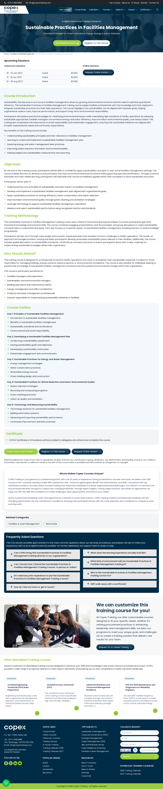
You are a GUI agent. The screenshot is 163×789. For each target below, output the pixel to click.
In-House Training (50, 744)
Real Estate (51, 523)
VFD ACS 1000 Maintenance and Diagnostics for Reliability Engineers (140, 687)
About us (126, 3)
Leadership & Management (94, 731)
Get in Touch (87, 766)
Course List (86, 776)
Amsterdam (48, 769)
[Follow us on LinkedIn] (15, 763)
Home (6, 54)
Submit (126, 756)
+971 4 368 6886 (14, 3)
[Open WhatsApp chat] (6, 782)
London (46, 766)
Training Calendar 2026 (53, 748)
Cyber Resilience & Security (94, 748)
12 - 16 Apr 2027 (14, 77)
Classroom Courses (51, 738)
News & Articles (88, 769)
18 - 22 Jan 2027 (15, 73)
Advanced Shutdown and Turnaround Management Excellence (98, 687)
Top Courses (114, 3)
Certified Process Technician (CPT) (60, 686)
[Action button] (135, 750)
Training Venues (50, 741)
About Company (89, 762)
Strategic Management (92, 738)
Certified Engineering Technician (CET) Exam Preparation (18, 687)
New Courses (65, 9)
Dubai (45, 762)
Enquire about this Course (19, 451)
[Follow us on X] (11, 763)
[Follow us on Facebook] (6, 763)
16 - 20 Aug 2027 (15, 81)
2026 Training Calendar (130, 770)
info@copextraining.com (40, 3)
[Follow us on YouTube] (20, 763)
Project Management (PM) (93, 741)
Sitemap (85, 772)
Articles (144, 3)
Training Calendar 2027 (53, 751)
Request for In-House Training (114, 647)
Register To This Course (96, 43)
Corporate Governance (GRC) (95, 735)
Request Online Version (96, 72)
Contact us (154, 3)
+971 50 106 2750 (26, 742)
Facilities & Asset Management (22, 54)
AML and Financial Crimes (93, 744)
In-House (135, 3)
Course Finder (80, 9)
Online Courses (49, 735)
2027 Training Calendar (130, 774)
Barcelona (47, 772)
